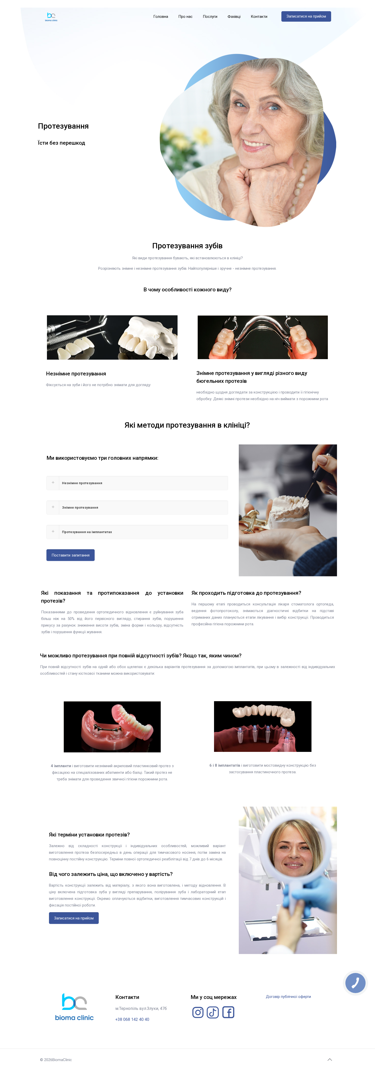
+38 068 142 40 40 (132, 1019)
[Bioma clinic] (51, 16)
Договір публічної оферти (288, 996)
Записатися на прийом (306, 16)
